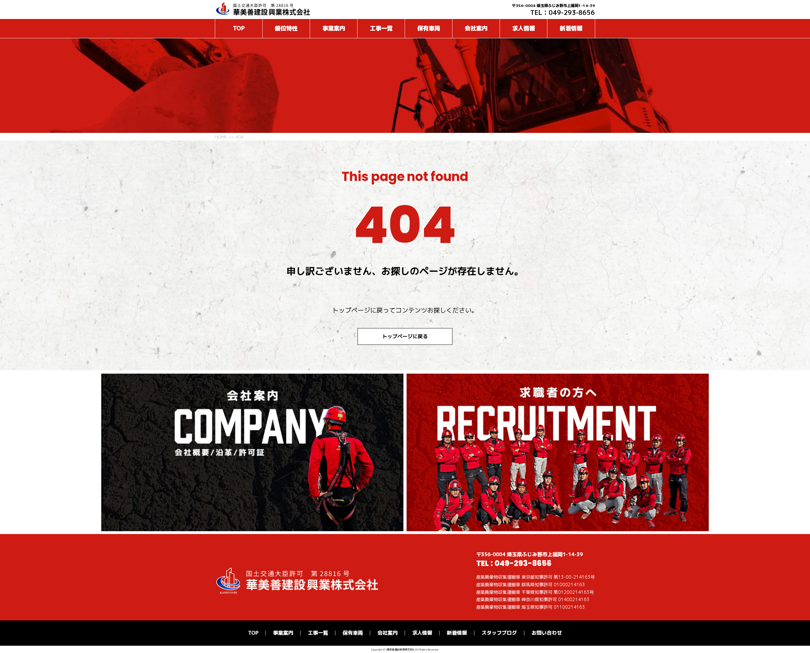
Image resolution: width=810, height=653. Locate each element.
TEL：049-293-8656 (562, 12)
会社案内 (476, 28)
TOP (239, 28)
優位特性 (286, 28)
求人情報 (523, 28)
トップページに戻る (405, 336)
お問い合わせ (547, 632)
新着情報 (571, 28)
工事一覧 (381, 28)
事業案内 (333, 28)
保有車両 (428, 28)
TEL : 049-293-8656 (514, 563)
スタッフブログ (499, 632)
